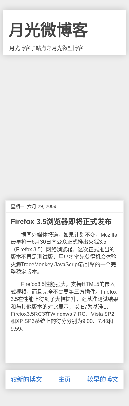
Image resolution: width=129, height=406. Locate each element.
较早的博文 (102, 379)
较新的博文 (26, 379)
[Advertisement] (64, 122)
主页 (64, 379)
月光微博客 (48, 30)
